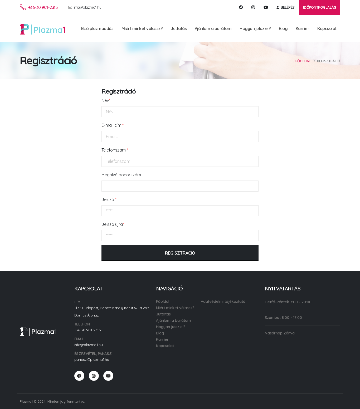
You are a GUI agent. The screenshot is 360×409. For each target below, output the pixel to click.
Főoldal (303, 61)
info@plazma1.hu (87, 7)
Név (105, 100)
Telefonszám (114, 150)
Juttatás (179, 28)
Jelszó (108, 199)
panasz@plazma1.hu (91, 359)
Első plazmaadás (97, 28)
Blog (283, 28)
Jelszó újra (112, 224)
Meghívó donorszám (121, 174)
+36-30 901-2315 (43, 7)
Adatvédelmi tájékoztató (223, 301)
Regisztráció (180, 253)
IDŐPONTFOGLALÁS (319, 7)
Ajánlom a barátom (213, 28)
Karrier (302, 28)
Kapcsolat (327, 28)
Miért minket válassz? (142, 28)
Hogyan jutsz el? (255, 28)
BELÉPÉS (287, 7)
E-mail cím (112, 125)
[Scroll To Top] (350, 403)
